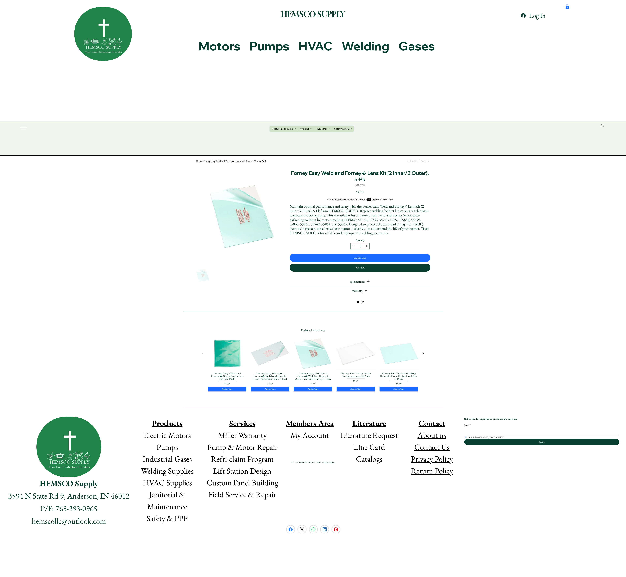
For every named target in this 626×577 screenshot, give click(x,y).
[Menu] (24, 128)
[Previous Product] (203, 353)
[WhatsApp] (313, 529)
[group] (313, 364)
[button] (567, 6)
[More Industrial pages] (328, 129)
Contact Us (432, 447)
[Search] (602, 125)
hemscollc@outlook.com (69, 521)
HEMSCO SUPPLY (313, 14)
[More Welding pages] (311, 129)
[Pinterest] (336, 529)
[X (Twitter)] (302, 529)
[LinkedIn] (325, 529)
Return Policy (432, 470)
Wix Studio (329, 462)
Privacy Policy (432, 459)
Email (467, 425)
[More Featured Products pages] (295, 129)
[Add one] (366, 246)
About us (431, 435)
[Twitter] (363, 302)
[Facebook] (358, 302)
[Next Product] (423, 353)
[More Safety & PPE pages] (351, 129)
